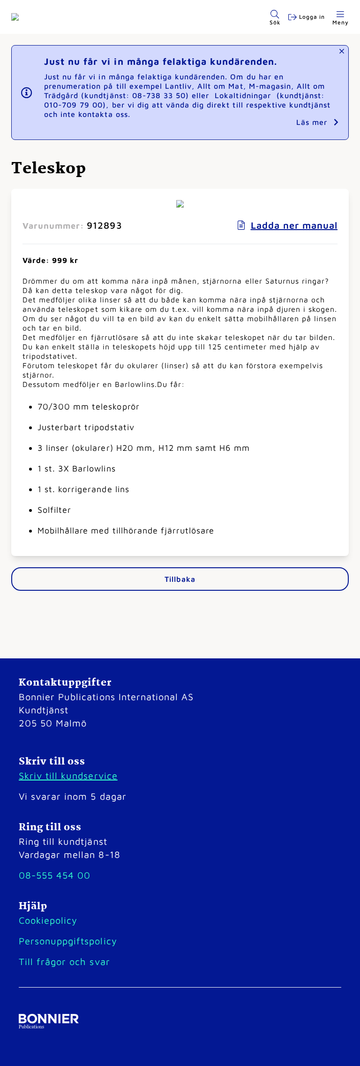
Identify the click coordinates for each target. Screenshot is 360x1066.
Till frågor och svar (64, 961)
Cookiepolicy (48, 920)
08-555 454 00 (54, 875)
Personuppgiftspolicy (68, 940)
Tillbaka (180, 579)
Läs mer (313, 122)
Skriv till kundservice (68, 775)
